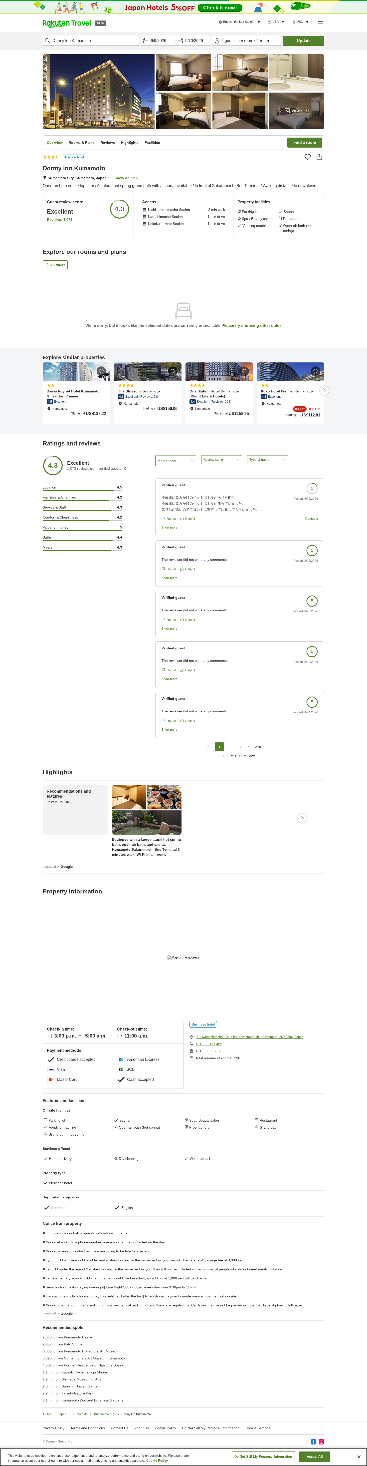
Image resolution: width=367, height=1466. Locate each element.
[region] (183, 1457)
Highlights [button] (130, 143)
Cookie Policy (157, 1460)
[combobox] (91, 41)
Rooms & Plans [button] (82, 143)
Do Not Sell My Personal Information (263, 1456)
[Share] (319, 157)
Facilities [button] (152, 143)
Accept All (315, 1456)
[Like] (307, 156)
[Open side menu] (320, 23)
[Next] (324, 390)
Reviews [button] (108, 143)
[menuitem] (240, 22)
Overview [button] (55, 143)
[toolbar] (175, 41)
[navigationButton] (208, 746)
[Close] (359, 1456)
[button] (67, 23)
